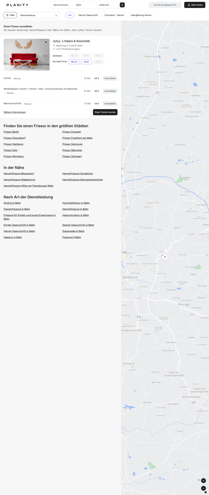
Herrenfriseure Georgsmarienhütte (82, 179)
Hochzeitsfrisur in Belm (76, 202)
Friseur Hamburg (13, 144)
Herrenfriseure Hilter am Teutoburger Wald (28, 185)
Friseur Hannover (72, 144)
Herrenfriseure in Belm (75, 209)
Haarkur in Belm (13, 237)
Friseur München (72, 150)
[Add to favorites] (46, 42)
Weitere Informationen (15, 112)
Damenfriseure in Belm (17, 209)
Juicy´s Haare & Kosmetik (71, 41)
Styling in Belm (12, 202)
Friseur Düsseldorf (15, 137)
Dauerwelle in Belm (73, 231)
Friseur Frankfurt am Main (77, 137)
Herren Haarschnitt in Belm (19, 231)
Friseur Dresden (71, 131)
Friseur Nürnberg (14, 156)
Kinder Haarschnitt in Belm (19, 225)
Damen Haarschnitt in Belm (78, 225)
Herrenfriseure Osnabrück (77, 173)
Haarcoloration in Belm (75, 215)
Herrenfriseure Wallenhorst (19, 179)
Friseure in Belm (71, 237)
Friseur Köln (11, 150)
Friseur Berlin (11, 131)
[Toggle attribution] (205, 492)
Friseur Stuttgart (72, 156)
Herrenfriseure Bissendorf (19, 173)
